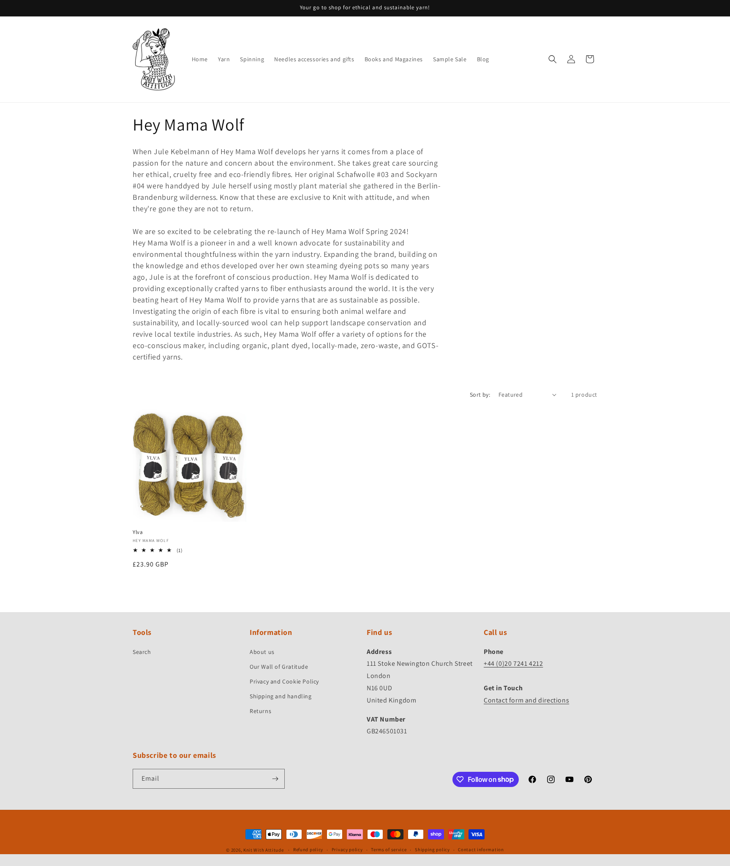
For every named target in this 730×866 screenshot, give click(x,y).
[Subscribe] (275, 779)
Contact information (481, 849)
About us (262, 652)
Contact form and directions (526, 700)
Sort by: (480, 394)
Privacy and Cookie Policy (284, 681)
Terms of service (388, 849)
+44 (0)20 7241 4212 (513, 663)
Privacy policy (347, 849)
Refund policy (308, 849)
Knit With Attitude (263, 850)
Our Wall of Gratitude (279, 666)
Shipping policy (432, 849)
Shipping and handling (281, 696)
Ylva (138, 532)
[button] (552, 59)
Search (142, 652)
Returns (260, 711)
